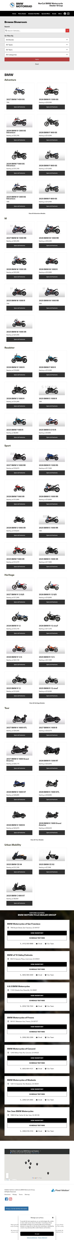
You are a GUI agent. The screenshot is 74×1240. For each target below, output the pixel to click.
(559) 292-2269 (27, 1037)
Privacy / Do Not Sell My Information (16, 1208)
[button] (53, 1218)
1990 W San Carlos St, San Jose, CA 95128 (24, 1115)
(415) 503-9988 (27, 944)
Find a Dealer (22, 14)
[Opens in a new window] (6, 1198)
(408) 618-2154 (27, 1131)
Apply (37, 59)
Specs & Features (19, 107)
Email (40, 944)
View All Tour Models (37, 840)
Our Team (50, 944)
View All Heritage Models (37, 703)
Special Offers (46, 14)
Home (14, 14)
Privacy (15, 1194)
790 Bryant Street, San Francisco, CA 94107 (25, 928)
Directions (7, 1194)
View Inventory (37, 933)
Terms (21, 1194)
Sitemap (27, 1194)
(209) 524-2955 (27, 1100)
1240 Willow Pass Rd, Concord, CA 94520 (24, 1053)
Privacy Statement (42, 1237)
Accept (37, 1234)
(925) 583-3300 (27, 975)
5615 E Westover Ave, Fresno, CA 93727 (24, 1021)
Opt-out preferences (32, 1237)
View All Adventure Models (37, 213)
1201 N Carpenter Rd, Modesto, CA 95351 (24, 1084)
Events (54, 14)
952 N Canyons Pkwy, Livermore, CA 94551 (25, 959)
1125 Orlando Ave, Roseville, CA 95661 (23, 990)
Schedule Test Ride (33, 14)
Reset (37, 64)
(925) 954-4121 (27, 1069)
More (60, 14)
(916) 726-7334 (27, 1006)
